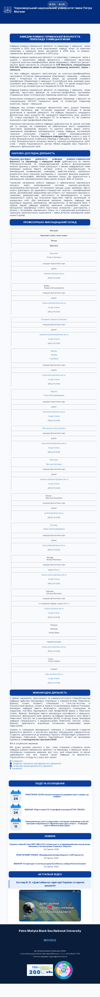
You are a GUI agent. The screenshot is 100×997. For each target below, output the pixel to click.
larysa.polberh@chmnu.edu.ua (54, 545)
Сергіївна (53, 358)
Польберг (54, 525)
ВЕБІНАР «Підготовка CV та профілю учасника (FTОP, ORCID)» (55, 809)
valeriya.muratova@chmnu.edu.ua (54, 575)
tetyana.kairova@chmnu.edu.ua (53, 375)
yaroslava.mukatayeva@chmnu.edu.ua (54, 479)
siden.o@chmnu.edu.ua (54, 674)
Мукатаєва (54, 460)
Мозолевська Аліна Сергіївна (53, 428)
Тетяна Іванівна (54, 257)
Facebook (16, 768)
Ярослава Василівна (54, 464)
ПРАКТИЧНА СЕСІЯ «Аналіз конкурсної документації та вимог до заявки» (57, 795)
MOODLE (50, 940)
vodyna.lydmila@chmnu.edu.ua (54, 303)
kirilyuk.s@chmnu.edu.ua (53, 609)
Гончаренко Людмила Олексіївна (54, 319)
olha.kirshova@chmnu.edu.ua (54, 412)
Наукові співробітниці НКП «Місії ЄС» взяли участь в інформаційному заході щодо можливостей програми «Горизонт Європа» (50, 845)
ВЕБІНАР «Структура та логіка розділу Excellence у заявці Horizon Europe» (50, 864)
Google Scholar (54, 307)
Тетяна (54, 355)
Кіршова (54, 391)
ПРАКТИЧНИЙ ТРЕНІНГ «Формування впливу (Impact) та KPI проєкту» (50, 855)
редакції (62, 954)
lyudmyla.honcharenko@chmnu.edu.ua (54, 335)
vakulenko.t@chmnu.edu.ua (54, 274)
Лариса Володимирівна (54, 529)
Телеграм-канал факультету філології (32, 766)
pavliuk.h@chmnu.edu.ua (54, 513)
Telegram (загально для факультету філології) (36, 763)
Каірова (54, 351)
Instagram (17, 761)
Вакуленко (54, 253)
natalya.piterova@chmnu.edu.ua (54, 647)
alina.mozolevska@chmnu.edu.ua (54, 443)
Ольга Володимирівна (54, 395)
